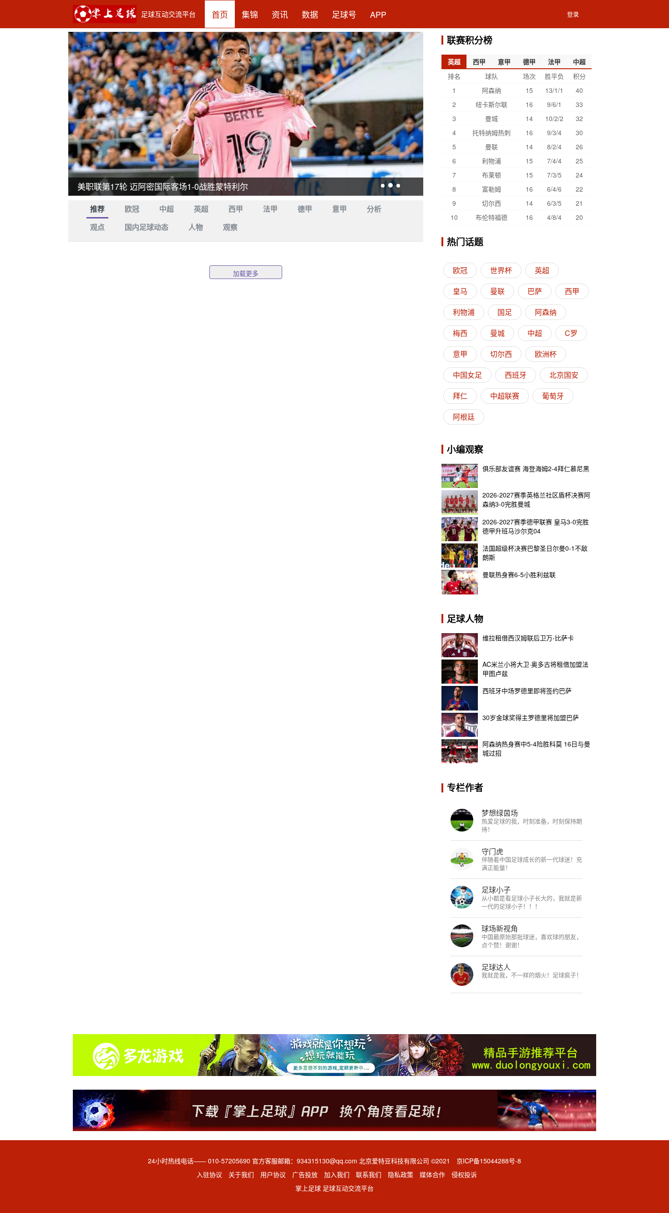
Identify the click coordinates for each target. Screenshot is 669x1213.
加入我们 (337, 1174)
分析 (374, 209)
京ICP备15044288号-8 (488, 1160)
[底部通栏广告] (334, 1053)
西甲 (235, 209)
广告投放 (305, 1174)
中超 (166, 209)
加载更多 (245, 273)
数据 (310, 14)
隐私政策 (400, 1174)
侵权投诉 (464, 1174)
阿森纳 (546, 312)
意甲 (339, 209)
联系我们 (368, 1174)
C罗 (571, 333)
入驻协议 (209, 1174)
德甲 (305, 209)
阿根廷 (464, 416)
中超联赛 (504, 396)
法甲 (270, 209)
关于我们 (241, 1174)
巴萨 (534, 291)
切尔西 (501, 354)
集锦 (250, 14)
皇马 (460, 291)
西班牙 (516, 375)
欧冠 (132, 209)
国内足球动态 (146, 227)
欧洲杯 (546, 354)
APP (378, 14)
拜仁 (460, 396)
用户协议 (273, 1174)
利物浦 (464, 312)
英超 (201, 209)
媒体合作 (432, 1174)
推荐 (97, 209)
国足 (504, 312)
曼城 (497, 333)
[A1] (334, 1109)
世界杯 (501, 270)
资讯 (280, 14)
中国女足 (467, 375)
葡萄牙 (553, 396)
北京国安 (563, 375)
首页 (220, 14)
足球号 (344, 14)
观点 (97, 227)
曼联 (497, 291)
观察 (230, 227)
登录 (573, 14)
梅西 (460, 333)
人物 (195, 227)
